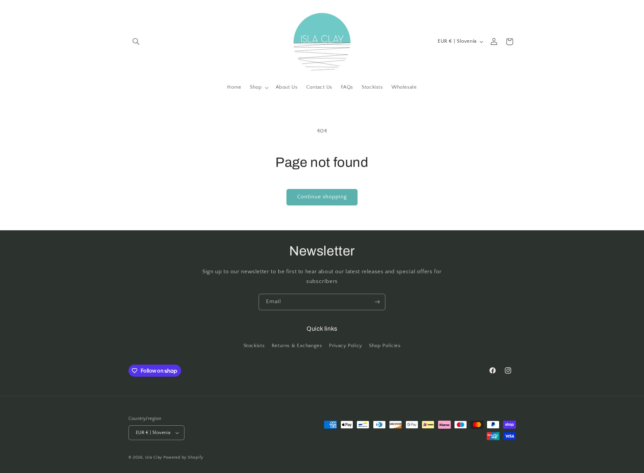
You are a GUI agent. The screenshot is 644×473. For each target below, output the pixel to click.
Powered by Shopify (183, 457)
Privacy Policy (345, 345)
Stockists (254, 345)
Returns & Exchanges (297, 345)
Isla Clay (153, 457)
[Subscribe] (377, 302)
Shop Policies (384, 345)
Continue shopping (322, 197)
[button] (136, 41)
